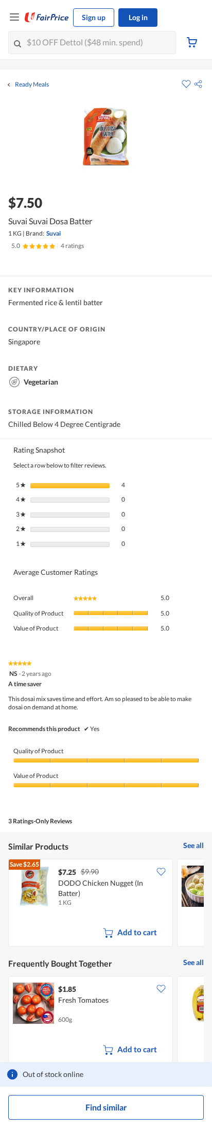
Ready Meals (32, 84)
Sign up (93, 17)
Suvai (53, 233)
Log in (138, 17)
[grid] (106, 904)
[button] (198, 84)
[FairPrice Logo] (47, 17)
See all (193, 845)
